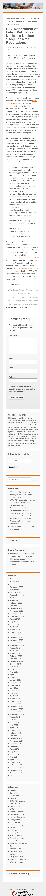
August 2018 (15, 648)
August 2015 (15, 717)
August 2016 (15, 685)
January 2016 (15, 704)
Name (11, 358)
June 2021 (14, 579)
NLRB (12, 828)
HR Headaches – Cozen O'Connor (24, 889)
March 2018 (15, 653)
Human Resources (17, 817)
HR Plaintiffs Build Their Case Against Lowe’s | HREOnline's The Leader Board (22, 556)
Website (12, 377)
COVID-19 (14, 798)
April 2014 (14, 760)
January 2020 (15, 606)
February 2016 (16, 701)
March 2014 (15, 762)
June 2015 (14, 722)
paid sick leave (16, 830)
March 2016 (15, 698)
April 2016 (14, 696)
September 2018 (17, 645)
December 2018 (16, 637)
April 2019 (14, 627)
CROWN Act (15, 804)
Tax (11, 846)
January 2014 (15, 767)
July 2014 (14, 752)
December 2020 (16, 587)
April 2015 (14, 728)
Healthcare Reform (17, 814)
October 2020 (15, 592)
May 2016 (14, 693)
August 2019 (15, 619)
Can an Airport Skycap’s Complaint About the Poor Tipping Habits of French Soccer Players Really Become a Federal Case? (23, 300)
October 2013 (15, 775)
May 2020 (14, 598)
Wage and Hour (16, 857)
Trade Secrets (15, 849)
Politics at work (16, 835)
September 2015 (17, 714)
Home (8, 19)
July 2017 (14, 667)
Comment (13, 336)
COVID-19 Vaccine (17, 801)
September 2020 (17, 595)
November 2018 (16, 640)
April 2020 (14, 600)
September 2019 (17, 616)
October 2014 (15, 744)
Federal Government (18, 812)
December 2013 (16, 770)
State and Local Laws (18, 843)
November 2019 (16, 611)
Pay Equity (14, 833)
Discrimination (15, 806)
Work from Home (17, 862)
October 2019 (15, 614)
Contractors (15, 796)
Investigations (15, 822)
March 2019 (15, 630)
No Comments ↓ (11, 50)
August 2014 (15, 749)
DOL (12, 809)
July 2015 (14, 720)
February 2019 (16, 632)
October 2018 (15, 643)
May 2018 (14, 651)
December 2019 (16, 608)
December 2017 (16, 661)
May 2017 (14, 672)
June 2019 (14, 624)
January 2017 (15, 680)
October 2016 (15, 683)
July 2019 (14, 622)
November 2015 (16, 709)
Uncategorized (16, 851)
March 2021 (15, 582)
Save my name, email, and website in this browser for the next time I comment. (22, 389)
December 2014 (16, 738)
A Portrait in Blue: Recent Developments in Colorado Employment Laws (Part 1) (21, 510)
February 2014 (16, 765)
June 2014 (14, 754)
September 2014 (17, 746)
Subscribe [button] (13, 467)
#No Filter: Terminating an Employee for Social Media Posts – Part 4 (21, 494)
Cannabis (14, 793)
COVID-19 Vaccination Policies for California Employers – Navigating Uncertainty (22, 502)
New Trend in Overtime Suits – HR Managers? (22, 561)
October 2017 (15, 664)
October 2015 (15, 712)
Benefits (13, 790)
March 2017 (15, 677)
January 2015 (15, 736)
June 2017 (14, 669)
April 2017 (14, 675)
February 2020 (16, 603)
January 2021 (15, 584)
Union (12, 854)
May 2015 (14, 725)
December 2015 (16, 706)
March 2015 (15, 730)
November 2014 (16, 741)
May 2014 (14, 757)
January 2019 (15, 635)
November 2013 (16, 773)
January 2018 (15, 659)
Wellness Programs (18, 859)
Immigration (15, 820)
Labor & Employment (18, 19)
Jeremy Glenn (31, 47)
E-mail (11, 368)
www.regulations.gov (27, 268)
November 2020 (16, 590)
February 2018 (16, 656)
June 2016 (14, 691)
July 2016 (14, 688)
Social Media (15, 841)
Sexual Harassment (18, 838)
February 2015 (16, 733)
